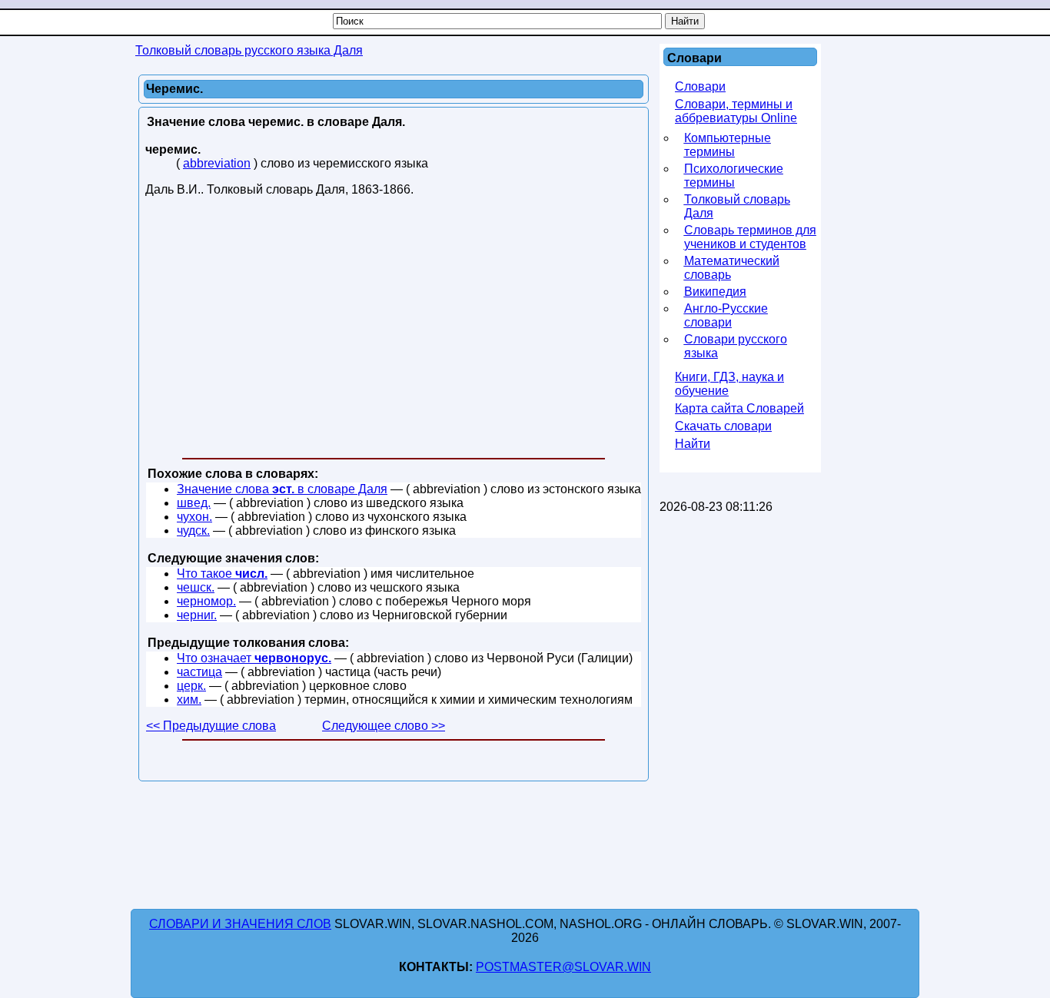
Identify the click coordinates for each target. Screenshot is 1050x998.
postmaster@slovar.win (563, 966)
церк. (191, 685)
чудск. (193, 530)
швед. (194, 502)
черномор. (206, 601)
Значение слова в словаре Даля (282, 489)
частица (199, 671)
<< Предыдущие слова (211, 725)
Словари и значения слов (240, 923)
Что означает (254, 658)
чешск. (195, 587)
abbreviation (217, 163)
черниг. (197, 615)
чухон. (194, 516)
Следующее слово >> (383, 725)
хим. (189, 699)
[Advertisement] (393, 330)
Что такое (222, 573)
